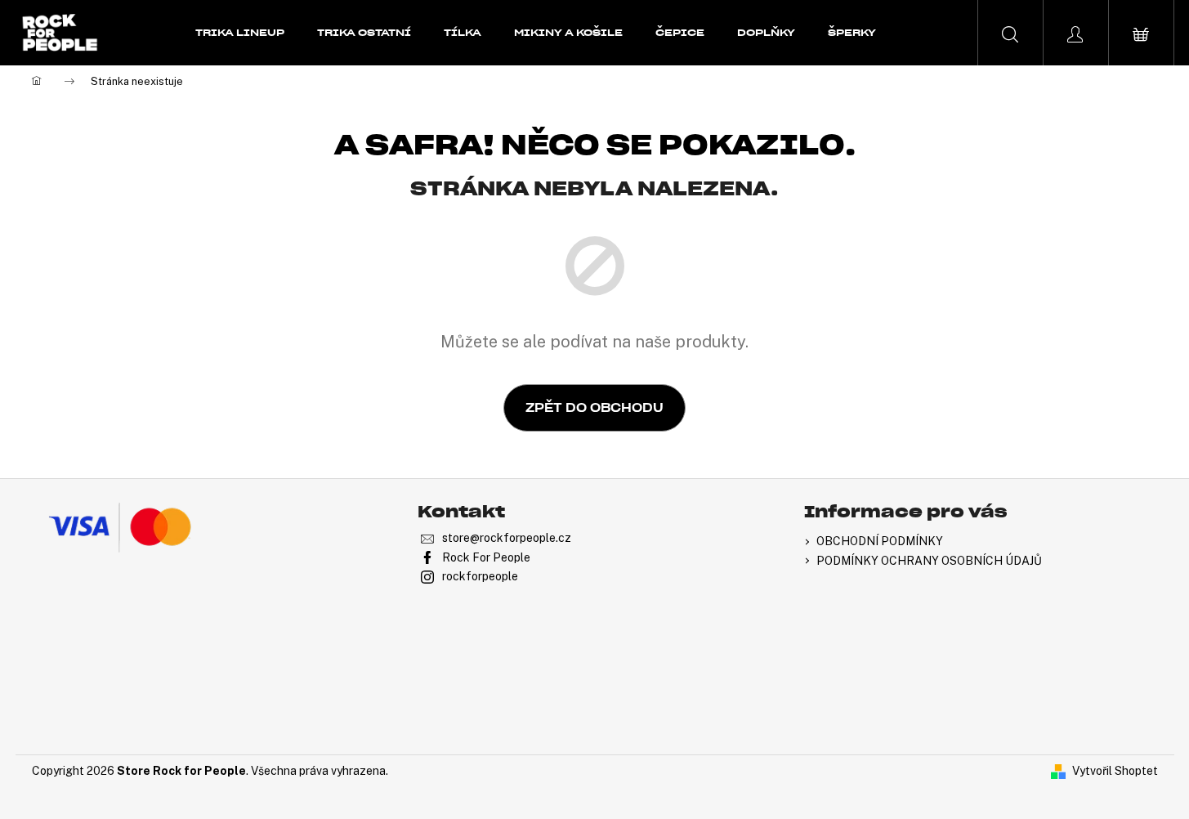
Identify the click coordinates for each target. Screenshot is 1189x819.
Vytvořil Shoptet (1115, 770)
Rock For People (486, 557)
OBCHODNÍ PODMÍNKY (879, 541)
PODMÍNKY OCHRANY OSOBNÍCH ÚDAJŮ (929, 560)
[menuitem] (240, 32)
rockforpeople (480, 576)
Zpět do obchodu (594, 408)
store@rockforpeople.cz (506, 537)
